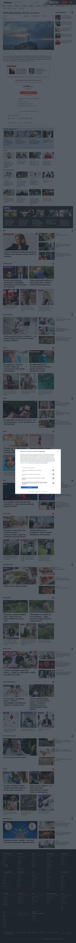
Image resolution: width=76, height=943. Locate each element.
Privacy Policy (44, 491)
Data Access (38, 491)
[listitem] (38, 467)
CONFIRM (29, 487)
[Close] (58, 451)
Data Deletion (31, 491)
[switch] (52, 470)
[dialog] (38, 471)
